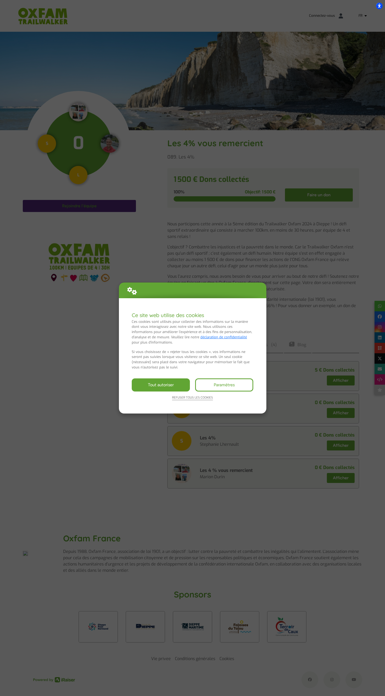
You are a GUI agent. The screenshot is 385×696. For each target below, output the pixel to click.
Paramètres (224, 384)
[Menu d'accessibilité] (379, 6)
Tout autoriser (161, 384)
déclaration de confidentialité (223, 337)
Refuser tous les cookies (192, 397)
